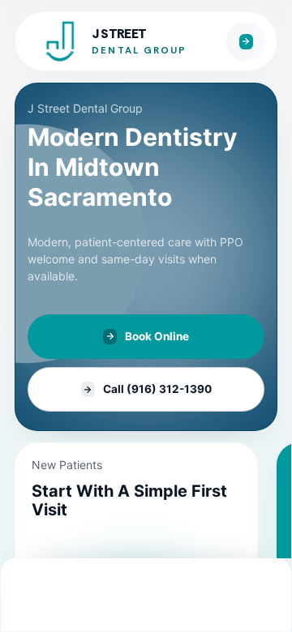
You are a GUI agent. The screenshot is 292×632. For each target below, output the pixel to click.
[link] (146, 257)
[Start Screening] (245, 41)
